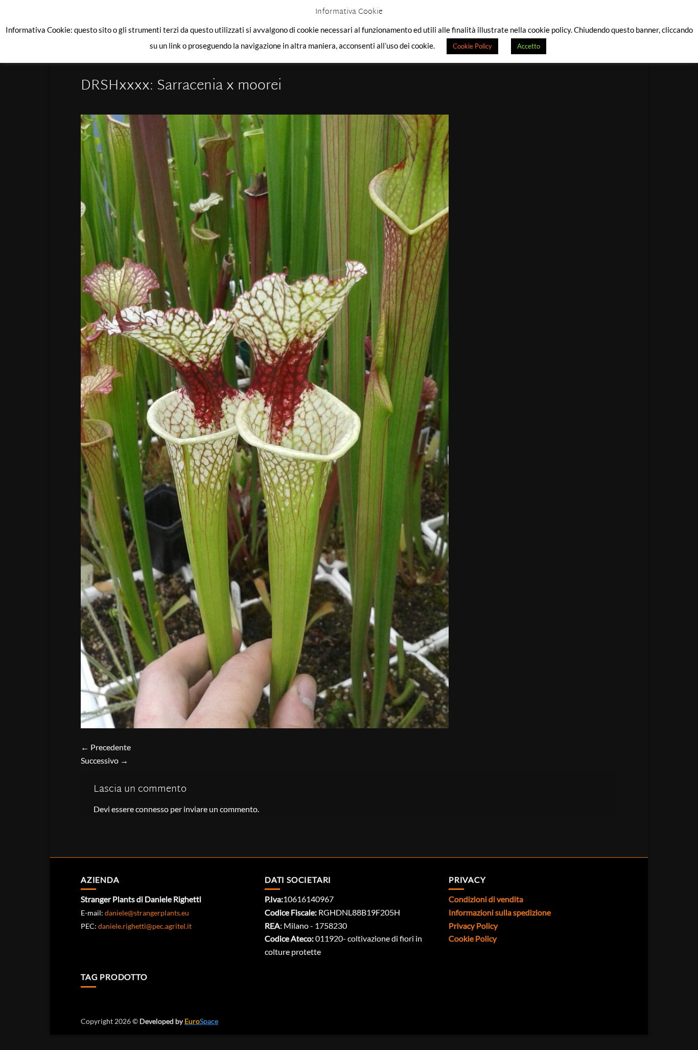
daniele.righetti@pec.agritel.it (145, 926)
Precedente (106, 747)
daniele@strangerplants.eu (147, 912)
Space (201, 1021)
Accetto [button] (528, 46)
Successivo (104, 760)
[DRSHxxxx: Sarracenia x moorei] (265, 420)
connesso (152, 809)
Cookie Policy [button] (472, 46)
